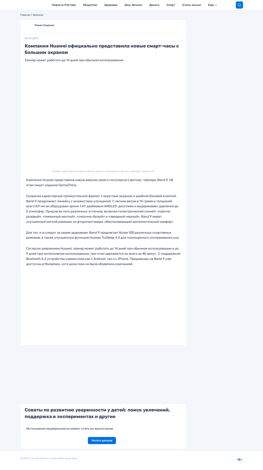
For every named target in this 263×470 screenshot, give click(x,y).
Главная (25, 15)
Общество (90, 5)
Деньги (154, 5)
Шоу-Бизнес (133, 5)
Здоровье (110, 5)
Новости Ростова (64, 5)
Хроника (38, 15)
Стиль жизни (191, 5)
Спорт (171, 5)
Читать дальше (101, 440)
